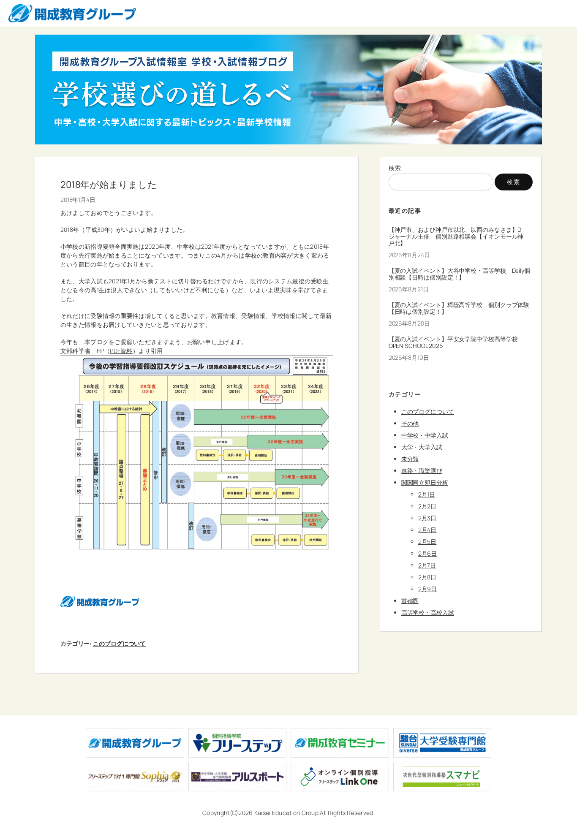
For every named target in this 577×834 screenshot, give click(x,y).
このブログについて (119, 643)
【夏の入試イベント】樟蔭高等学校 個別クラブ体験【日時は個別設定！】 (459, 308)
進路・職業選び (421, 471)
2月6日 (427, 553)
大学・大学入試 (421, 447)
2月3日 (427, 518)
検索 (395, 168)
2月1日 (426, 494)
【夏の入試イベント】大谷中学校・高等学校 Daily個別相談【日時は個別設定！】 (459, 274)
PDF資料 (121, 351)
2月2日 (427, 506)
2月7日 (427, 565)
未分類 (410, 459)
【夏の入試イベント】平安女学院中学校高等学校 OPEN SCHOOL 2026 (456, 342)
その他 (410, 423)
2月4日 (427, 530)
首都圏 (410, 601)
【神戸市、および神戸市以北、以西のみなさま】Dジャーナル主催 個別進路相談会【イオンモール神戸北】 (456, 236)
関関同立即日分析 (424, 482)
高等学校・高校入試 (427, 613)
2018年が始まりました (108, 184)
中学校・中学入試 (424, 435)
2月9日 (427, 589)
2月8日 (427, 577)
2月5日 (427, 542)
